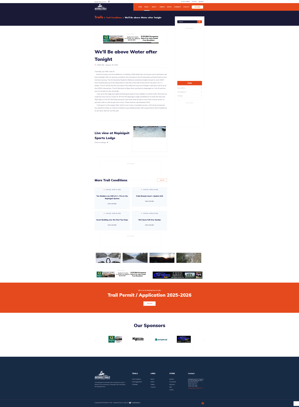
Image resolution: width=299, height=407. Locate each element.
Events (195, 1)
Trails (99, 17)
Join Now (149, 303)
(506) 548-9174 (100, 2)
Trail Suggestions (137, 382)
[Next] (203, 340)
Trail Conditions (114, 18)
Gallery (153, 384)
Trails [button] (146, 7)
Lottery (197, 7)
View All (162, 180)
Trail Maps (135, 384)
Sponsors (172, 384)
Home (140, 7)
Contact (186, 7)
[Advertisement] (130, 168)
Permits (202, 1)
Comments (177, 7)
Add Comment (186, 1)
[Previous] (95, 340)
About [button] (154, 7)
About (152, 379)
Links (170, 387)
